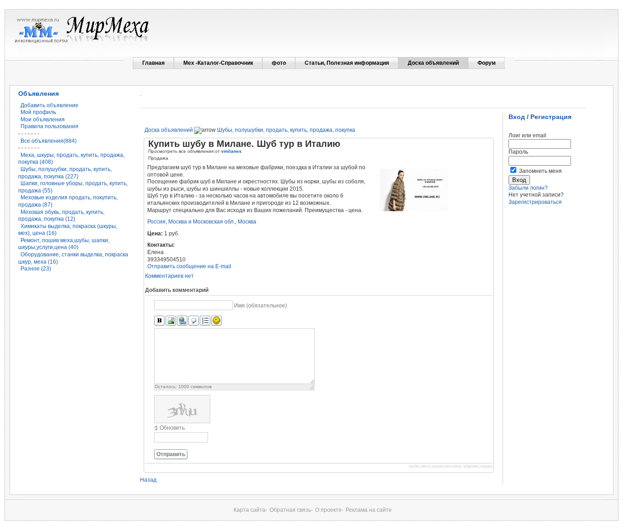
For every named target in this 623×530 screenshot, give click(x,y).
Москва (247, 221)
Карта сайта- (250, 510)
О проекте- (329, 510)
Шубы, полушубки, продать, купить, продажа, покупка (286, 130)
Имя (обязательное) (260, 305)
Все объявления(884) (49, 141)
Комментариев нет (169, 276)
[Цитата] (193, 321)
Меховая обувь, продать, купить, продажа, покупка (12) (61, 216)
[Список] (205, 321)
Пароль (518, 152)
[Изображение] (171, 321)
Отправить (170, 454)
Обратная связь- (291, 510)
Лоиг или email (527, 135)
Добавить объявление (49, 105)
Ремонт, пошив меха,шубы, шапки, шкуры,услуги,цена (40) (63, 244)
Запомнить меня (540, 171)
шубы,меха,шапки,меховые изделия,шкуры (451, 466)
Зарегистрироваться (535, 202)
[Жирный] (159, 321)
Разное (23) (36, 268)
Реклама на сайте (369, 510)
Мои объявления (43, 119)
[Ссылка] (182, 321)
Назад (148, 480)
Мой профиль (38, 112)
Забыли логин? (528, 188)
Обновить (172, 428)
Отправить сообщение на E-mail (189, 266)
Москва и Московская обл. (201, 221)
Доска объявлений (169, 130)
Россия (156, 221)
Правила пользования (49, 126)
